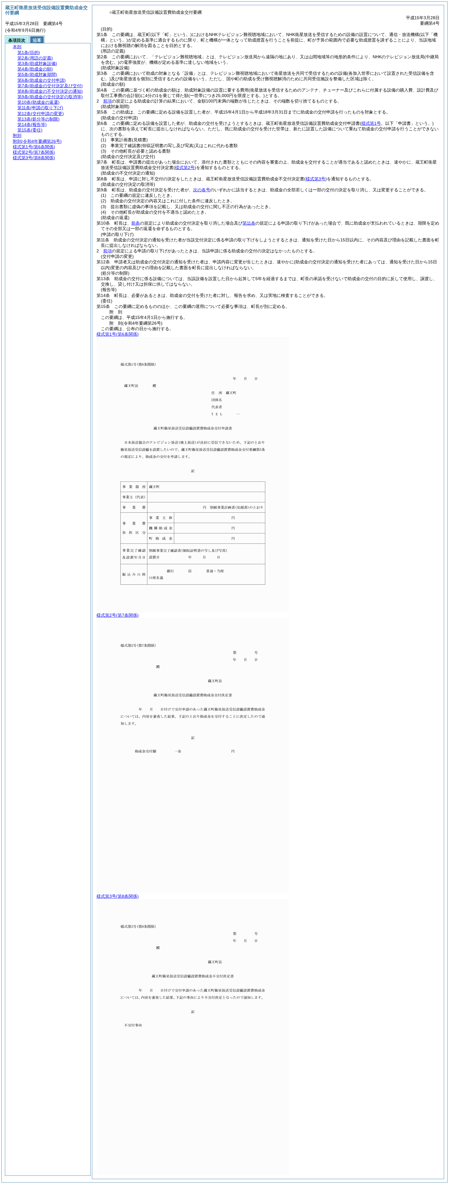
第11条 (249, 223)
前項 (107, 101)
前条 (135, 223)
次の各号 (201, 189)
